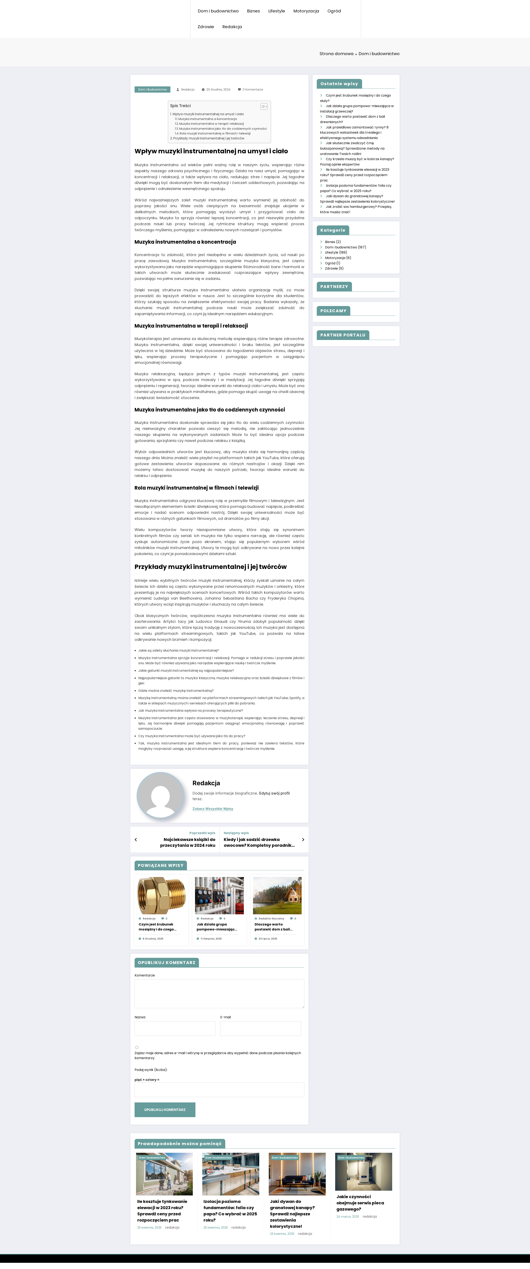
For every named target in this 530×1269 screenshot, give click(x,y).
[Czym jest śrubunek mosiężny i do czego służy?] (161, 895)
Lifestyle (276, 11)
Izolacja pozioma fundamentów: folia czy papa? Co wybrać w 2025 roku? (229, 1211)
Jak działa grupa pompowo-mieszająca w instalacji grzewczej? (217, 927)
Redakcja (232, 27)
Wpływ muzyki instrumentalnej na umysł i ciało (208, 114)
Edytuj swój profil (274, 793)
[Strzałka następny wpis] (303, 839)
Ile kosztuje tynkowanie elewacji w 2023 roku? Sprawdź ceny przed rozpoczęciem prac (354, 175)
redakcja (187, 89)
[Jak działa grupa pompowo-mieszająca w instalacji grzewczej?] (219, 895)
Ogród (334, 11)
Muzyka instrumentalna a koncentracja (207, 119)
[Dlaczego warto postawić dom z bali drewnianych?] (277, 895)
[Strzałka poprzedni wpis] (136, 839)
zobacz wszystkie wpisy (213, 809)
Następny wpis (236, 833)
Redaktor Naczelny (271, 918)
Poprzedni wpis (202, 833)
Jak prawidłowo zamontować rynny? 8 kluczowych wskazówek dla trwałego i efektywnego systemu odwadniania (354, 132)
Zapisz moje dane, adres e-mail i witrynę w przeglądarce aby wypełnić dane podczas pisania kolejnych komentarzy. (218, 1055)
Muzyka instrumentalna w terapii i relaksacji (211, 124)
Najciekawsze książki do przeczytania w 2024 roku (187, 842)
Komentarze (145, 975)
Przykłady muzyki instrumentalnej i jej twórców (208, 138)
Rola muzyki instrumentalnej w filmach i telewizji (215, 133)
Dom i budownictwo (218, 11)
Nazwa (140, 1017)
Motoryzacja (306, 11)
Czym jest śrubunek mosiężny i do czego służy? (156, 927)
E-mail (225, 1017)
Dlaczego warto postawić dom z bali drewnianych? (272, 927)
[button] (262, 107)
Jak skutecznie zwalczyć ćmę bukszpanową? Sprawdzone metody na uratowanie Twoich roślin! (352, 148)
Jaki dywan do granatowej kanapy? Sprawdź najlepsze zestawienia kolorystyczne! (291, 1214)
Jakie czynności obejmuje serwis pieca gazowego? (359, 1203)
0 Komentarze (253, 89)
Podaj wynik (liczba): (151, 1069)
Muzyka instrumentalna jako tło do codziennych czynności (223, 129)
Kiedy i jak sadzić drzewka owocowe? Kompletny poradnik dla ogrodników (258, 842)
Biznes (253, 11)
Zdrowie (206, 27)
